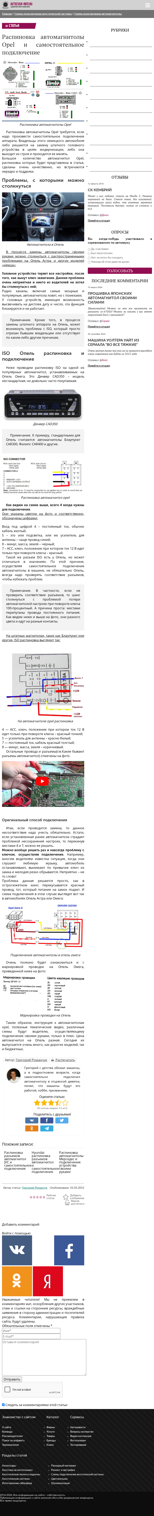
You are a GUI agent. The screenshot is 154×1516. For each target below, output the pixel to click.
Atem (104, 360)
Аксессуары (100, 42)
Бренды (51, 1440)
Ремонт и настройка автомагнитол (118, 121)
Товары (51, 1436)
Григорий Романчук (31, 1060)
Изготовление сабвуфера (110, 94)
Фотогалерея (78, 1440)
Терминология (10, 1445)
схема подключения (18, 894)
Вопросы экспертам (81, 1432)
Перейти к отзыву (99, 221)
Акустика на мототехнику (111, 55)
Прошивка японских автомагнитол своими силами (112, 298)
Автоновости (77, 1427)
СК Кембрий (100, 190)
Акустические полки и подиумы (116, 68)
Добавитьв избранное (77, 1197)
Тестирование (78, 1445)
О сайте (6, 1427)
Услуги (51, 1432)
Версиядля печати (77, 1202)
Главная (7, 14)
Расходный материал (63, 1466)
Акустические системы (16, 1479)
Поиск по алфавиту (13, 1440)
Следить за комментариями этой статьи (36, 1405)
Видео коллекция (80, 1436)
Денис (105, 215)
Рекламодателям (12, 1436)
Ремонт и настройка (63, 1470)
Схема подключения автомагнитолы (98, 14)
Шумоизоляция (103, 166)
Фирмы (51, 1427)
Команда (7, 1432)
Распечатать (65, 1060)
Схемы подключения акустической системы (43, 14)
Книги (50, 1445)
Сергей (105, 321)
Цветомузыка (102, 153)
